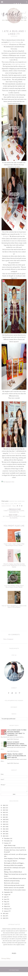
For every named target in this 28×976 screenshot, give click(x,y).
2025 (4, 808)
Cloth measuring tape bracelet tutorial (14, 885)
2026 (4, 805)
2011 (4, 916)
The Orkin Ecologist (15, 42)
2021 (4, 817)
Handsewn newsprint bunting (12, 881)
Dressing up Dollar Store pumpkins (13, 865)
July (5, 897)
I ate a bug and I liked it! (10, 861)
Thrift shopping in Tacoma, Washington (14, 858)
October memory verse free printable (14, 887)
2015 (4, 831)
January (6, 911)
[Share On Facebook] (19, 505)
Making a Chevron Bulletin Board (13, 872)
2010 (4, 918)
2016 (4, 829)
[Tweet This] (17, 505)
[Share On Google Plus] (22, 505)
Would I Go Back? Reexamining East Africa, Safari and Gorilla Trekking (17, 743)
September (7, 892)
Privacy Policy (6, 958)
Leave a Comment (6, 505)
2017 (4, 826)
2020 (4, 819)
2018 (4, 824)
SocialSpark (5, 44)
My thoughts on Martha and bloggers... (14, 863)
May (5, 902)
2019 (4, 822)
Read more (16, 739)
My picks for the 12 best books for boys (14, 848)
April (5, 904)
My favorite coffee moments (11, 883)
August (6, 894)
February (6, 909)
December (7, 838)
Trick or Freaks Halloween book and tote (15, 878)
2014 (4, 834)
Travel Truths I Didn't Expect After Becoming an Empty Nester (16, 755)
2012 (4, 913)
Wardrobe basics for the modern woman (15, 890)
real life (17, 503)
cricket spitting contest (18, 64)
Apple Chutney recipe (9, 845)
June (5, 899)
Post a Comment (8, 639)
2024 (4, 810)
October (6, 843)
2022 (4, 815)
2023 (4, 812)
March (6, 906)
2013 (4, 836)
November (7, 841)
